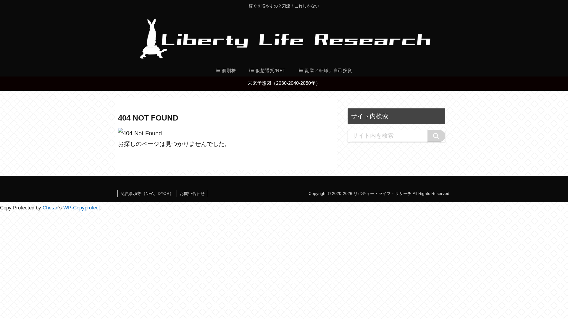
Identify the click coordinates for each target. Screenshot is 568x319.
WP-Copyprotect (81, 208)
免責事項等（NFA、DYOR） (147, 193)
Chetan (50, 208)
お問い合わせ (192, 193)
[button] (436, 136)
